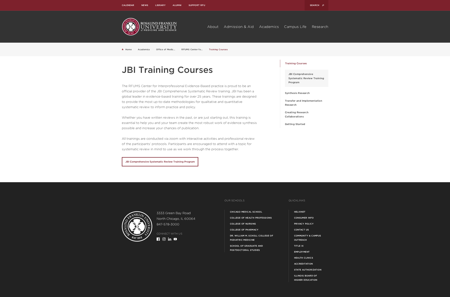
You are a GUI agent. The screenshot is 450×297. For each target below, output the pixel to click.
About (213, 27)
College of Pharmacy (244, 229)
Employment (302, 251)
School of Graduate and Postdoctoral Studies (246, 248)
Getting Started (295, 124)
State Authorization (308, 269)
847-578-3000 (168, 224)
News (144, 5)
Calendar (128, 5)
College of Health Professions (251, 217)
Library (160, 5)
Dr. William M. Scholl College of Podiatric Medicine (251, 237)
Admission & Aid (239, 27)
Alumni (177, 5)
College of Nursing (243, 223)
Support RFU (197, 5)
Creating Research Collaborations (297, 114)
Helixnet (300, 211)
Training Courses (296, 63)
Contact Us (301, 229)
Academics (269, 27)
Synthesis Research (297, 93)
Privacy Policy (304, 223)
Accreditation (303, 263)
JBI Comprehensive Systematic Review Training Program (306, 78)
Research (320, 27)
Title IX (299, 246)
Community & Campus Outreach (307, 237)
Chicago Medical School (246, 211)
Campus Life (295, 27)
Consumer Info (304, 217)
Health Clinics (303, 257)
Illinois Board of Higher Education (305, 277)
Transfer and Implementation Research (303, 102)
